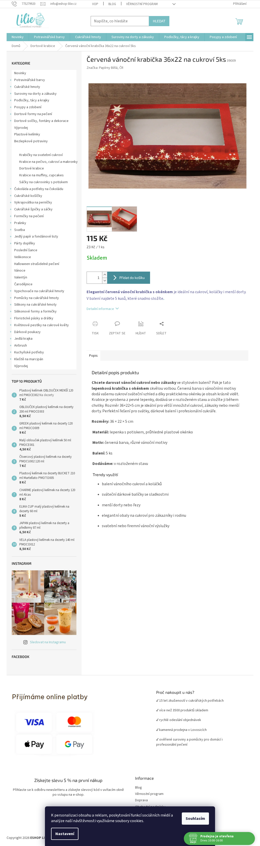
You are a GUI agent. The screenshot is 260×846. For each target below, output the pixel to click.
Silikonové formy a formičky (35, 311)
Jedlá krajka (23, 338)
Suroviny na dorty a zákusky (35, 93)
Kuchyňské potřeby (29, 352)
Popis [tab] (93, 355)
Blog (112, 4)
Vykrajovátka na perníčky (33, 202)
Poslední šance (25, 250)
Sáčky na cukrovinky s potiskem (43, 182)
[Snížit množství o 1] (104, 281)
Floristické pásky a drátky (33, 318)
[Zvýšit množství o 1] (104, 275)
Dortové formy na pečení (33, 114)
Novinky (20, 73)
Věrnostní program (149, 794)
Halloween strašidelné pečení (36, 264)
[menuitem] (18, 37)
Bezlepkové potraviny (31, 141)
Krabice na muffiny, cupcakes (41, 175)
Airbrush (20, 345)
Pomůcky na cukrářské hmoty (36, 298)
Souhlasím (195, 818)
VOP (95, 4)
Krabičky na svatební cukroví (41, 155)
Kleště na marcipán (28, 359)
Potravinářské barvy (29, 80)
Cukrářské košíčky (28, 195)
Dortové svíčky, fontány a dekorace (41, 120)
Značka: (105, 67)
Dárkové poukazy (27, 332)
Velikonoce (22, 257)
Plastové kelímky (27, 134)
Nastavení (64, 834)
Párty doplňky (24, 243)
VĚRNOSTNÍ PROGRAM (142, 4)
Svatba (19, 229)
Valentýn (20, 277)
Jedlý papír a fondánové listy (36, 236)
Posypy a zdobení (27, 107)
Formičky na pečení (29, 216)
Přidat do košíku (132, 277)
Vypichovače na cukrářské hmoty (39, 291)
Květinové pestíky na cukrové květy (41, 325)
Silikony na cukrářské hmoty (35, 304)
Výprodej (21, 127)
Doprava (141, 800)
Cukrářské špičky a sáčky (33, 209)
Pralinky (20, 223)
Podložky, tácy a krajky (31, 100)
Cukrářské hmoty (27, 86)
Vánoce (19, 270)
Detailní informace (100, 308)
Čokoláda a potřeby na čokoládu (38, 189)
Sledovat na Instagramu (48, 642)
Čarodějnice (23, 284)
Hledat (159, 21)
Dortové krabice (26, 148)
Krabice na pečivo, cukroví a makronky (48, 161)
